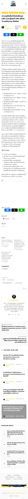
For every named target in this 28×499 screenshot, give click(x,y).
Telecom (21, 12)
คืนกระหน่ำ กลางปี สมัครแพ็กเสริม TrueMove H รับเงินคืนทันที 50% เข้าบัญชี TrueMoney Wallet (7, 255)
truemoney (10, 279)
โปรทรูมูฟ (7, 41)
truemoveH (18, 282)
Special (8, 479)
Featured (5, 12)
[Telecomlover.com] (13, 4)
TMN (3, 279)
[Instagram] (18, 314)
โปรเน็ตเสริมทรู (20, 130)
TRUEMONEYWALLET (8, 282)
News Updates (13, 12)
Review (19, 477)
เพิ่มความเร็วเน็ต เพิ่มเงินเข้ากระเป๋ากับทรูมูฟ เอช (7, 242)
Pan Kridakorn (14, 300)
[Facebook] (15, 314)
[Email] (9, 314)
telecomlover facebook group (16, 493)
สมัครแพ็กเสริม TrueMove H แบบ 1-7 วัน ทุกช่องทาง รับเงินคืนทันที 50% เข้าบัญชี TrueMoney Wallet (19, 243)
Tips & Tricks (18, 479)
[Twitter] (12, 314)
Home (9, 475)
